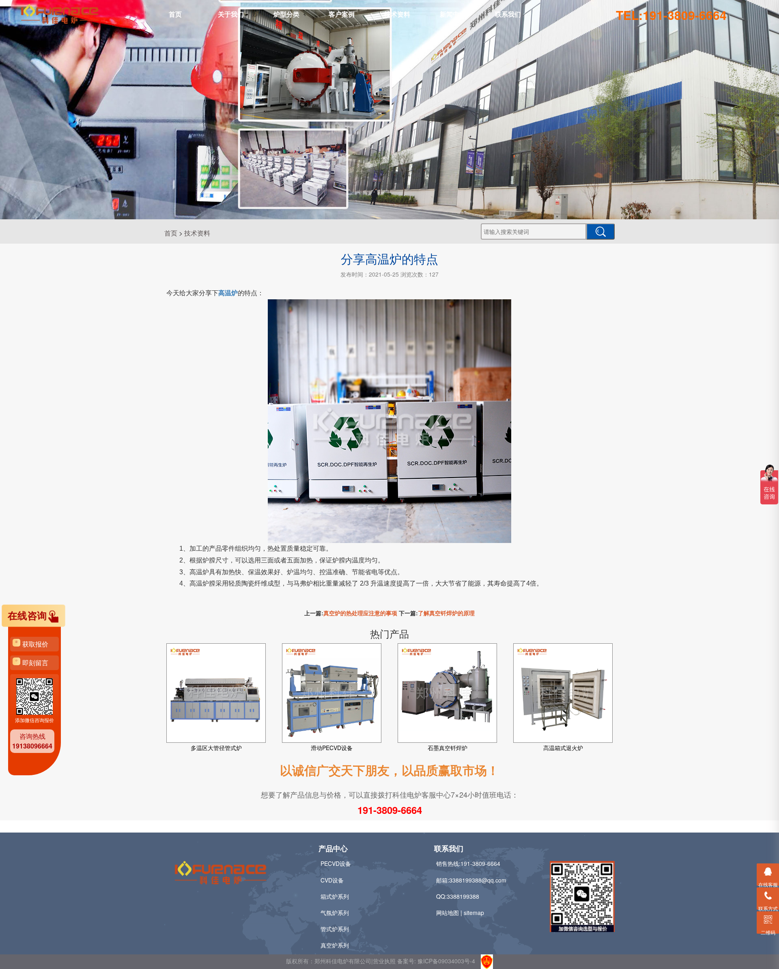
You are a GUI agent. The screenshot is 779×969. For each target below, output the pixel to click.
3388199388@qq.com (477, 880)
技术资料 (397, 14)
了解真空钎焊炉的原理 (446, 613)
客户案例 (342, 14)
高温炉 (228, 293)
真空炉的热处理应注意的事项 (360, 613)
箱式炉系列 (335, 896)
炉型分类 (286, 14)
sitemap (474, 912)
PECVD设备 (336, 863)
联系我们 (508, 14)
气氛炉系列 (335, 912)
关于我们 (231, 14)
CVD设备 (332, 880)
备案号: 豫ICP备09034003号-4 (436, 961)
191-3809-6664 (389, 810)
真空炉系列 (335, 945)
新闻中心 (453, 14)
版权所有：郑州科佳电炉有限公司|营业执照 (341, 961)
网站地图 (447, 912)
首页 (175, 14)
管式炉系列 (335, 929)
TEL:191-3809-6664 (671, 15)
